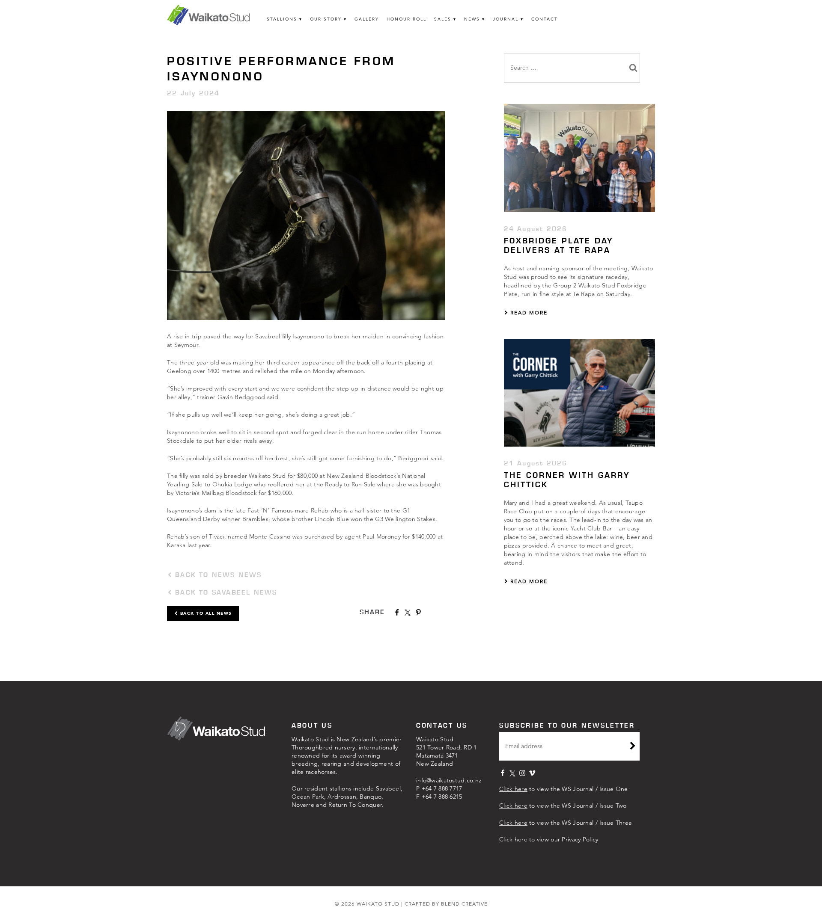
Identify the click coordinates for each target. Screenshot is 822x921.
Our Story (326, 19)
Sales (442, 19)
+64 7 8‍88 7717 (442, 788)
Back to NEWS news (217, 574)
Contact (544, 19)
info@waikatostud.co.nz (448, 780)
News (472, 19)
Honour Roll (406, 19)
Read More (528, 312)
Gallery (366, 19)
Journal (505, 19)
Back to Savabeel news (224, 592)
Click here (513, 789)
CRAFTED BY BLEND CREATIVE (446, 903)
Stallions (282, 19)
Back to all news (205, 613)
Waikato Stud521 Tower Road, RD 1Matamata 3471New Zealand (446, 751)
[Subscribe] (632, 747)
